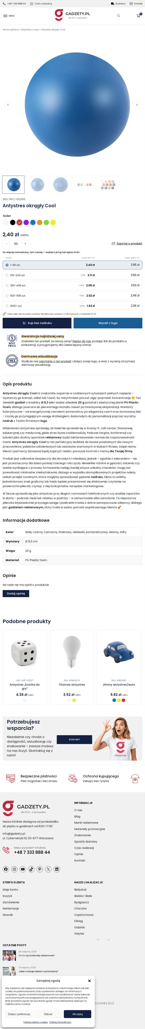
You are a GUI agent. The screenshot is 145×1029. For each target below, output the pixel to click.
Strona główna (11, 29)
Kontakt (138, 3)
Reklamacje (11, 909)
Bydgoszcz (81, 902)
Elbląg (78, 921)
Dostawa (120, 3)
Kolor (7, 216)
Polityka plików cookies (36, 1022)
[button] (89, 981)
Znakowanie (82, 835)
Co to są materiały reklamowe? (37, 955)
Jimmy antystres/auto (119, 685)
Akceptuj (77, 1014)
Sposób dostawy (85, 842)
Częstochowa (83, 915)
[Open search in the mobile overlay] (118, 16)
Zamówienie (11, 902)
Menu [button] (11, 15)
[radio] (6, 222)
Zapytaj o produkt (129, 244)
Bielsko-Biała (83, 896)
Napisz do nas (81, 341)
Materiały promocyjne (89, 829)
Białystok (80, 890)
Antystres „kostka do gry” (25, 687)
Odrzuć (48, 1014)
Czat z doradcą (43, 3)
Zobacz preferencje (19, 1014)
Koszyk (141, 14)
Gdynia (79, 934)
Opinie (78, 854)
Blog (77, 816)
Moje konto (10, 890)
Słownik (8, 915)
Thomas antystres (72, 685)
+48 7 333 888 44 (16, 3)
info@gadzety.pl (14, 834)
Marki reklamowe (86, 823)
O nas (78, 810)
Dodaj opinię (16, 593)
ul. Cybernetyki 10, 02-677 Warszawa (28, 838)
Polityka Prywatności (60, 1022)
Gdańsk (79, 927)
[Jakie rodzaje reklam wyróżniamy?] (9, 972)
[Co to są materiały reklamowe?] (9, 956)
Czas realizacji (84, 848)
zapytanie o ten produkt (55, 361)
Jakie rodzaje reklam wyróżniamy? (38, 971)
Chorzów (80, 909)
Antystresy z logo (30, 29)
